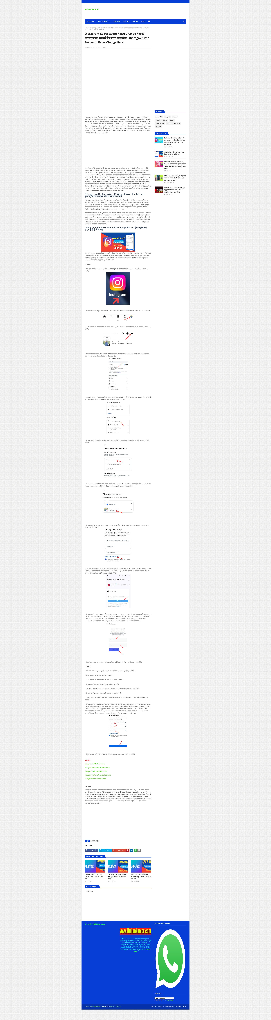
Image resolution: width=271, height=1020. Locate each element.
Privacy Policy (169, 1006)
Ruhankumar (91, 47)
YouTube (158, 126)
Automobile (159, 117)
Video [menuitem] (143, 21)
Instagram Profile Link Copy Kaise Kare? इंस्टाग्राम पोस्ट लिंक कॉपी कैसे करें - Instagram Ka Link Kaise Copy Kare (175, 141)
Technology (92, 28)
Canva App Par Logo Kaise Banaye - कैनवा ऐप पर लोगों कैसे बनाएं (94, 876)
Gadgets (158, 120)
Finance (175, 117)
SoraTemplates (95, 1006)
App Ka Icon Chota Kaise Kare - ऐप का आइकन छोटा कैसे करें (174, 153)
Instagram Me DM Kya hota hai (95, 764)
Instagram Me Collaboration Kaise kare (97, 767)
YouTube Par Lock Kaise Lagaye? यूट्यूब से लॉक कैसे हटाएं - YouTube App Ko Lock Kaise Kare (174, 190)
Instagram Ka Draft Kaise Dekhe (95, 779)
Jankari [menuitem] (135, 21)
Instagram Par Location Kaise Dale (96, 771)
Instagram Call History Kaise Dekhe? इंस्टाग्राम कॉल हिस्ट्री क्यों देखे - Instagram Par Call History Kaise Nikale (175, 165)
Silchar (169, 123)
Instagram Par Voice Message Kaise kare (98, 775)
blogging (167, 117)
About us (153, 1006)
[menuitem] (149, 21)
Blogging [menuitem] (116, 21)
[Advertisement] (118, 66)
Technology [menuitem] (90, 21)
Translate (170, 1000)
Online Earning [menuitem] (103, 21)
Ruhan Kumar (92, 9)
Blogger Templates (115, 1006)
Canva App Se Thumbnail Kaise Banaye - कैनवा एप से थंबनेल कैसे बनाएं (141, 876)
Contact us (161, 1006)
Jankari (172, 120)
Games (165, 120)
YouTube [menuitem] (126, 21)
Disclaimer (178, 1006)
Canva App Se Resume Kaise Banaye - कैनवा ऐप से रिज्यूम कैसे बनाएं (117, 876)
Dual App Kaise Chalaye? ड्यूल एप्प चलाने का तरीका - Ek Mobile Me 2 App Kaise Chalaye (175, 178)
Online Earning (160, 123)
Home (86, 28)
